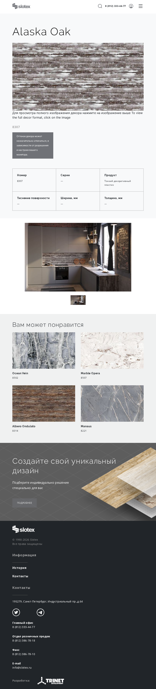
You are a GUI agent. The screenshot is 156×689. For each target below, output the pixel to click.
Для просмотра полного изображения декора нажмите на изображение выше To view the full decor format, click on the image (77, 115)
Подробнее (24, 503)
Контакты (20, 576)
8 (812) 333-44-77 (115, 6)
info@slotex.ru (22, 667)
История (19, 568)
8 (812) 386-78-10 (23, 654)
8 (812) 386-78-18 (23, 640)
